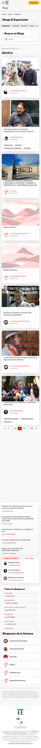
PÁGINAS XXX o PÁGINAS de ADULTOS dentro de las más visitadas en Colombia (17, 507)
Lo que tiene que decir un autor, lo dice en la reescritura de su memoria (20, 358)
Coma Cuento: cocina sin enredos (15, 607)
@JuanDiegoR (11, 617)
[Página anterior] (5, 428)
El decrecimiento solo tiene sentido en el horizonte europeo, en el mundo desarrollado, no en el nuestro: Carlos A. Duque (19, 129)
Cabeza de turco (9, 227)
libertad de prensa (27, 419)
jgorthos (13, 191)
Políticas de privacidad (19, 733)
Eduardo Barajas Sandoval (18, 276)
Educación (24, 26)
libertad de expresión (11, 419)
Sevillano (12, 664)
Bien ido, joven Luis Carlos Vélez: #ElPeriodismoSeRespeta (12, 549)
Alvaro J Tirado (8, 523)
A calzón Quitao (11, 624)
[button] (38, 26)
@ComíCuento (11, 610)
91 (24, 428)
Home (4, 14)
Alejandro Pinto (8, 511)
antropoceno (8, 145)
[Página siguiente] (36, 428)
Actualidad (15, 26)
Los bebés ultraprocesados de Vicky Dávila (16, 540)
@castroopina (11, 596)
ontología (27, 148)
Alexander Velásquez (17, 411)
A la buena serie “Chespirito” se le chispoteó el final (17, 530)
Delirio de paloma (10, 270)
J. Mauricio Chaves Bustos (18, 91)
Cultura (31, 26)
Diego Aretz (13, 657)
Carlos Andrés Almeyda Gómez (20, 321)
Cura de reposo (14, 570)
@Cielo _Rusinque (12, 603)
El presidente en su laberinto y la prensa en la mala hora (19, 403)
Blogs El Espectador (15, 19)
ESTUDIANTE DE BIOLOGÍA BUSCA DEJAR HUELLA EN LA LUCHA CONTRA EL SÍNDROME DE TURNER (18, 519)
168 (31, 428)
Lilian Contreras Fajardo (17, 649)
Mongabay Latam (15, 672)
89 (15, 428)
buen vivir (18, 145)
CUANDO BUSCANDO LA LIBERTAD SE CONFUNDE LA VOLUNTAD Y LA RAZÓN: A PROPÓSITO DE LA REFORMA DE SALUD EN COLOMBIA (20, 183)
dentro (10, 14)
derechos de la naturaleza (12, 148)
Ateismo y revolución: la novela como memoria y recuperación (17, 314)
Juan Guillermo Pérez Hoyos (19, 233)
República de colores (16, 577)
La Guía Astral (8, 628)
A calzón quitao (9, 621)
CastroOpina (8, 593)
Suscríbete (34, 3)
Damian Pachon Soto (17, 137)
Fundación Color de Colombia (17, 580)
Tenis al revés (8, 614)
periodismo (7, 422)
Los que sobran (9, 600)
